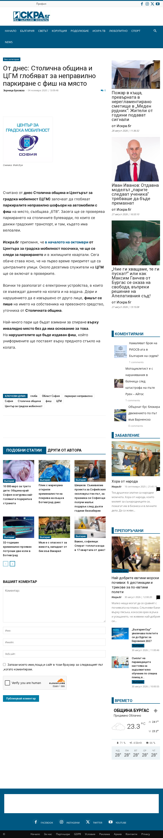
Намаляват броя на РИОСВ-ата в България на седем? (144, 349)
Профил (41, 4)
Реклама (104, 834)
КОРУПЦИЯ (59, 31)
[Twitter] (152, 4)
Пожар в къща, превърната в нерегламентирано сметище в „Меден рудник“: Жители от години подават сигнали (132, 106)
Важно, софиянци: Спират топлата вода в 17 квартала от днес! (89, 546)
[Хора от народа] (136, 458)
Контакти (131, 834)
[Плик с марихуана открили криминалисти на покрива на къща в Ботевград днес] (54, 470)
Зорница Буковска (13, 90)
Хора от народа (125, 481)
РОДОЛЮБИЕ (80, 31)
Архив (118, 834)
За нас (48, 834)
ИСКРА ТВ (99, 31)
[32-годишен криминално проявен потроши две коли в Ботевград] (18, 528)
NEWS (9, 42)
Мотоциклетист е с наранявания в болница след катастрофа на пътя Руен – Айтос (140, 381)
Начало (35, 834)
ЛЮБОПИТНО (118, 31)
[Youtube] (157, 4)
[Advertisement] (54, 179)
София (9, 401)
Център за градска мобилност (23, 406)
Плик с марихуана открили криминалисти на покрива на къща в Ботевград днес (51, 494)
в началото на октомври (67, 242)
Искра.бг (117, 486)
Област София (51, 396)
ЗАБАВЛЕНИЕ (127, 435)
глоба (33, 396)
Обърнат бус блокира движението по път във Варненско (144, 413)
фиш (49, 401)
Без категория (11, 59)
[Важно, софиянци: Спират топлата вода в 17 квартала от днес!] (90, 527)
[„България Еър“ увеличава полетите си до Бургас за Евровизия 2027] (120, 633)
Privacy (145, 834)
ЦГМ (59, 401)
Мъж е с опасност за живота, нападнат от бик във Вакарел (53, 547)
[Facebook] (141, 4)
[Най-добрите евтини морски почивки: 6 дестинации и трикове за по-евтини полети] (136, 554)
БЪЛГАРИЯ (27, 31)
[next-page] (12, 563)
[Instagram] (147, 4)
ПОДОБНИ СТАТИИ (24, 450)
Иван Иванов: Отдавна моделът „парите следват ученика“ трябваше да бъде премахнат (135, 194)
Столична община (29, 401)
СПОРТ (135, 31)
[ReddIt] (59, 106)
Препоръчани (120, 570)
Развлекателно (121, 474)
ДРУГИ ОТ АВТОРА (65, 450)
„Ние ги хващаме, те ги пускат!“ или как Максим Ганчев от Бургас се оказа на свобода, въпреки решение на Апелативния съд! (135, 282)
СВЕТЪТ (43, 31)
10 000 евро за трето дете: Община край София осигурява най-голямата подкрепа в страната (18, 495)
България (9, 480)
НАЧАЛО (10, 31)
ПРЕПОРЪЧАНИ (129, 530)
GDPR (77, 834)
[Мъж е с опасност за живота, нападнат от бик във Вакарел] (54, 528)
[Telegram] (102, 106)
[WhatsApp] (81, 106)
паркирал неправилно (79, 396)
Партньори (63, 834)
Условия (90, 834)
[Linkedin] (49, 106)
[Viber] (91, 106)
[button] (155, 31)
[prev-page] (5, 563)
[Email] (70, 106)
